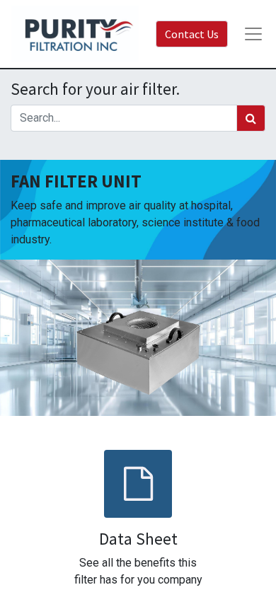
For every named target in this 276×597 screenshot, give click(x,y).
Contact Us (192, 34)
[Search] (250, 118)
